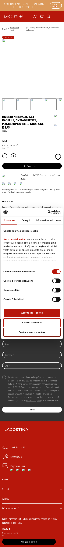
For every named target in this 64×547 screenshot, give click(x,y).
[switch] (56, 280)
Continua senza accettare (32, 332)
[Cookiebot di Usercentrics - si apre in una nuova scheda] (48, 212)
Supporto (6, 489)
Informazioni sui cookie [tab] (48, 220)
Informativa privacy (34, 377)
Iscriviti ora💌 (54, 5)
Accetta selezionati (32, 322)
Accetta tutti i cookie (32, 312)
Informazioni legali (10, 508)
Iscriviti (32, 409)
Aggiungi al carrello (32, 166)
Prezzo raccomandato (9, 145)
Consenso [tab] (9, 220)
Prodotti (5, 479)
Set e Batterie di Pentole (14, 29)
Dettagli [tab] (26, 220)
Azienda (5, 498)
